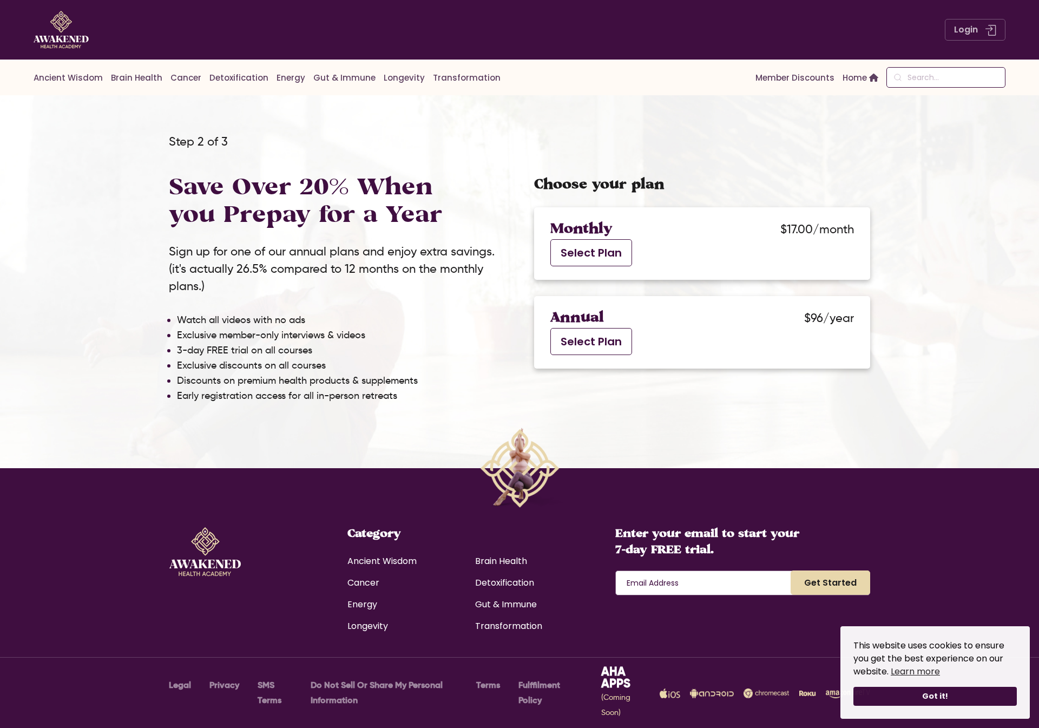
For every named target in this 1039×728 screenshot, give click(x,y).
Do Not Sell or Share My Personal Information (377, 692)
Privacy (224, 685)
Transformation (467, 77)
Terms (488, 685)
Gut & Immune (344, 77)
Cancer (185, 77)
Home (856, 77)
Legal (180, 685)
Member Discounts (794, 77)
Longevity (404, 77)
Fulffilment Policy (539, 692)
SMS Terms (269, 692)
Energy (291, 77)
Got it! (935, 696)
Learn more (915, 671)
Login (967, 29)
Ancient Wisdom (68, 77)
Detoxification (238, 77)
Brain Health (136, 77)
